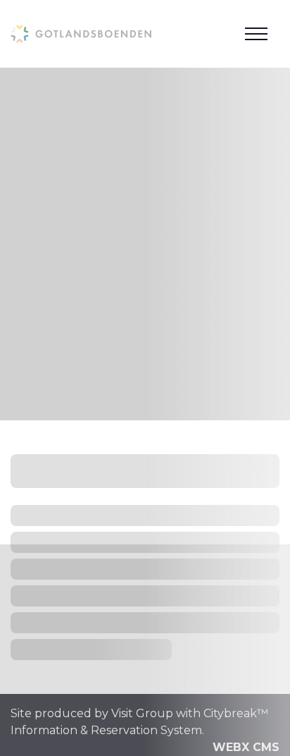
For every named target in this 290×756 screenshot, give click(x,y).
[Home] (81, 33)
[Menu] (256, 34)
